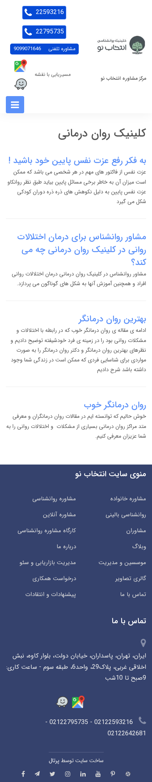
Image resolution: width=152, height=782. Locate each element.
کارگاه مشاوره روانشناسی (47, 530)
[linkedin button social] (83, 774)
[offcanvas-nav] (15, 105)
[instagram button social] (68, 774)
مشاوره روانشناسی (54, 498)
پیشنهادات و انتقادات (50, 594)
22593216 (49, 12)
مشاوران (136, 530)
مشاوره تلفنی (44, 49)
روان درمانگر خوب (115, 405)
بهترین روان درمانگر (112, 319)
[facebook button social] (23, 774)
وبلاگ (139, 546)
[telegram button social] (37, 773)
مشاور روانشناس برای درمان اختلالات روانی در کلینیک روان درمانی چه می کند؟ (81, 249)
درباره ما (66, 546)
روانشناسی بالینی (126, 514)
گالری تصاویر (130, 578)
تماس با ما (133, 594)
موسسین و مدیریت (122, 562)
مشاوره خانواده (128, 498)
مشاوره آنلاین (59, 514)
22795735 (49, 32)
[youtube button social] (98, 774)
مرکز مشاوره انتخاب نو (123, 78)
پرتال (54, 760)
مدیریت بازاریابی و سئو (47, 562)
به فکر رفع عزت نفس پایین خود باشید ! (77, 160)
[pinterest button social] (113, 774)
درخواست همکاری (54, 578)
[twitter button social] (52, 774)
